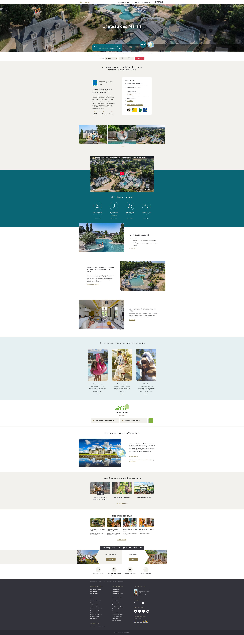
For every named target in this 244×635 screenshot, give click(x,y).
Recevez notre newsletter (95, 600)
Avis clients (150, 54)
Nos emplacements (112, 54)
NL (136, 603)
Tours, (142, 460)
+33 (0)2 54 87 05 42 (131, 98)
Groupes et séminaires (94, 612)
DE (145, 603)
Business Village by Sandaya (96, 614)
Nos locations (103, 54)
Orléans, (130, 461)
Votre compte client (116, 602)
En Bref (93, 54)
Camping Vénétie (115, 591)
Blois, (152, 460)
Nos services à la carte (94, 616)
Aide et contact (115, 600)
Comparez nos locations (95, 606)
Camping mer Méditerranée (95, 589)
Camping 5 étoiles (94, 593)
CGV (113, 610)
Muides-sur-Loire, (147, 460)
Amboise (134, 461)
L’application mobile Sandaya (118, 606)
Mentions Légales (115, 612)
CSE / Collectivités (94, 604)
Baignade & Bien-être (122, 54)
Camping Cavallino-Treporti (117, 593)
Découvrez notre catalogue (95, 602)
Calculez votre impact (116, 604)
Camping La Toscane (116, 589)
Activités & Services (132, 54)
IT (147, 603)
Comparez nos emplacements (96, 608)
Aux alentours (141, 54)
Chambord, (139, 460)
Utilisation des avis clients (117, 616)
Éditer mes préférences (116, 620)
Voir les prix (139, 58)
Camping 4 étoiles (94, 591)
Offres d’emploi (93, 618)
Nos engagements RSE (95, 610)
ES (141, 603)
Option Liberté (115, 618)
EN (138, 603)
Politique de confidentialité (117, 614)
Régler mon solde (115, 608)
